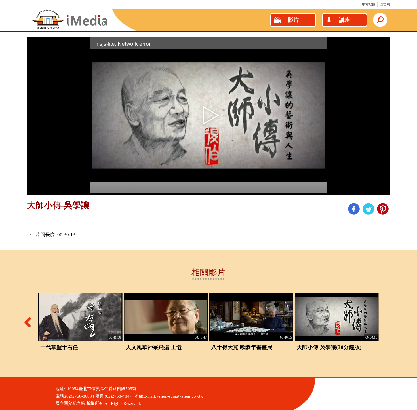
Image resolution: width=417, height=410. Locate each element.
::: (360, 4)
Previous (29, 322)
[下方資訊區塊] (1, 379)
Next (387, 322)
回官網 (385, 4)
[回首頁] (69, 28)
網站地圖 (369, 4)
